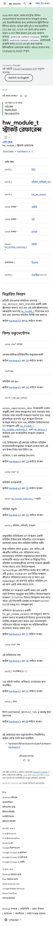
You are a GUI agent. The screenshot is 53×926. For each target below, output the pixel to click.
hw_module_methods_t (16, 247)
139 (27, 360)
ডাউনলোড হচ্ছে (8, 807)
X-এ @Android (9, 833)
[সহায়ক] (21, 96)
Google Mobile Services (13, 888)
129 (27, 461)
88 (26, 721)
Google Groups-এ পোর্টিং (13, 862)
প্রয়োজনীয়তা (7, 802)
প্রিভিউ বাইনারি (8, 811)
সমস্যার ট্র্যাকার (8, 898)
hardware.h (23, 151)
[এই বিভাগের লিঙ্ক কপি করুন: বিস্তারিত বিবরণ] (28, 294)
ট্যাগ (33, 169)
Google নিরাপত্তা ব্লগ (11, 847)
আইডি (34, 206)
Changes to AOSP (12, 51)
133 (27, 488)
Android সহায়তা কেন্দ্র (11, 874)
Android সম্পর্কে (9, 909)
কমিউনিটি (24, 909)
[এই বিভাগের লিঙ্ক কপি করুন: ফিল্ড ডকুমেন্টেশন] (32, 333)
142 (27, 515)
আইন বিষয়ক (38, 909)
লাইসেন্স (8, 913)
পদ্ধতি (34, 244)
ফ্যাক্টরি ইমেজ (8, 816)
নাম (33, 219)
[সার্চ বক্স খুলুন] (24, 3)
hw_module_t (27, 311)
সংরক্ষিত (35, 275)
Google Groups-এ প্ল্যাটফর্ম (14, 852)
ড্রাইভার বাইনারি (8, 821)
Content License (40, 772)
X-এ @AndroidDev (11, 838)
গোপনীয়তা (19, 913)
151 (27, 691)
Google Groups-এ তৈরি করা (14, 857)
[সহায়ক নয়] (25, 96)
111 (26, 634)
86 (26, 320)
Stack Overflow (9, 893)
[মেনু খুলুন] (5, 3)
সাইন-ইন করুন (42, 3)
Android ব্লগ (7, 843)
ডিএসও (35, 262)
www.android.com (11, 884)
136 (27, 661)
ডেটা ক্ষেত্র (7, 142)
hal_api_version (39, 194)
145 (27, 387)
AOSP (4, 90)
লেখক (34, 231)
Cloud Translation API (25, 68)
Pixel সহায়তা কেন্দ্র (10, 879)
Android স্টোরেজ (9, 797)
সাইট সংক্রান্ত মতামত (36, 913)
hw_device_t (40, 429)
